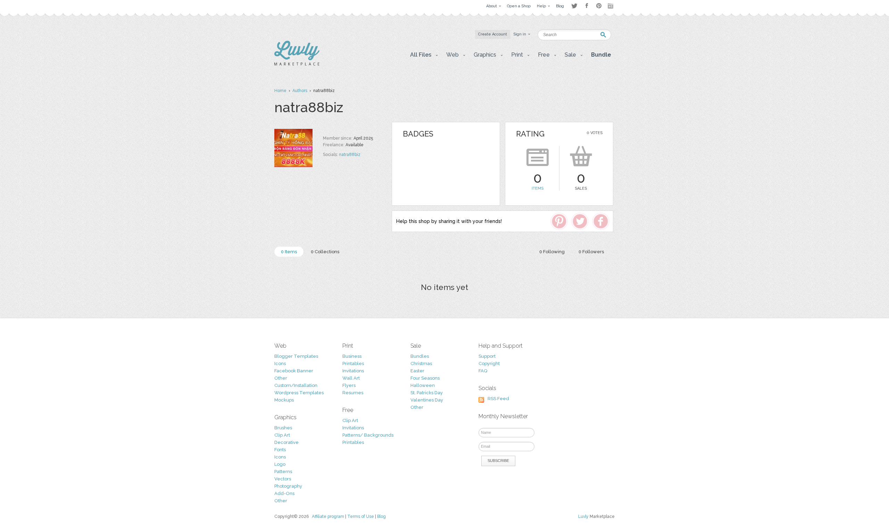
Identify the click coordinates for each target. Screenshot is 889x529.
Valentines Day (426, 400)
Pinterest (599, 5)
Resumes (352, 392)
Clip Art (282, 435)
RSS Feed (498, 398)
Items (537, 188)
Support (487, 356)
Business (352, 356)
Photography (288, 486)
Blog (381, 516)
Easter (417, 370)
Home (280, 90)
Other (280, 378)
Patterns (283, 471)
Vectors (282, 478)
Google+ (611, 6)
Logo (279, 464)
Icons (280, 363)
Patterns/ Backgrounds (367, 435)
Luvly (583, 516)
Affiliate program (328, 516)
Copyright (489, 363)
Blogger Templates (296, 356)
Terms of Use (360, 516)
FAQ (483, 370)
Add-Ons (284, 493)
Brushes (283, 427)
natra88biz (349, 154)
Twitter (574, 5)
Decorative (286, 442)
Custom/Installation (295, 385)
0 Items (289, 251)
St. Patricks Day (426, 392)
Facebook (586, 6)
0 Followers (591, 251)
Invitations (353, 370)
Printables (353, 363)
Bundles (419, 356)
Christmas (421, 363)
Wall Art (351, 378)
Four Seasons (425, 378)
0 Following (552, 251)
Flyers (349, 385)
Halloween (422, 385)
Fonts (280, 449)
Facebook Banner (293, 370)
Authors (299, 90)
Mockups (284, 400)
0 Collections (325, 251)
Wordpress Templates (299, 392)
